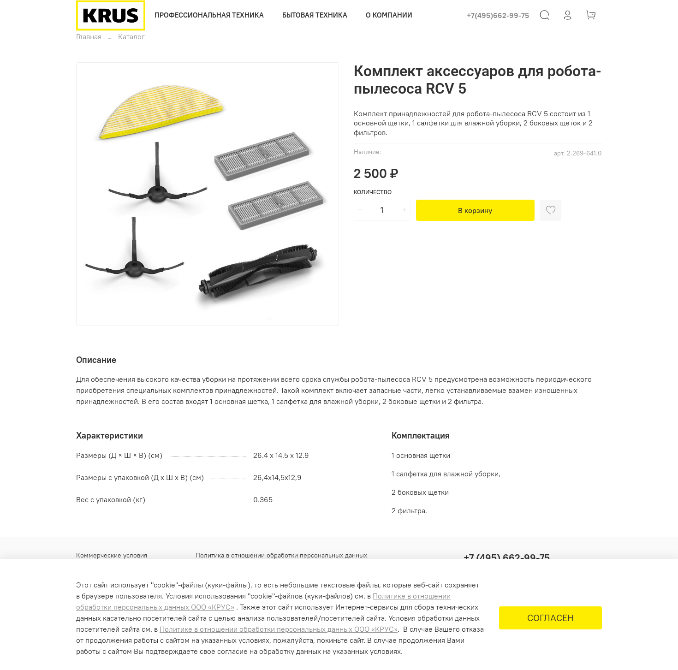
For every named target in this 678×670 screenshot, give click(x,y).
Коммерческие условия (111, 555)
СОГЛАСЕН (550, 617)
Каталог (131, 36)
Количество (373, 192)
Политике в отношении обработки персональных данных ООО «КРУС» (279, 629)
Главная (88, 36)
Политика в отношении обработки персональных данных (281, 555)
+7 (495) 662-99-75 (507, 557)
